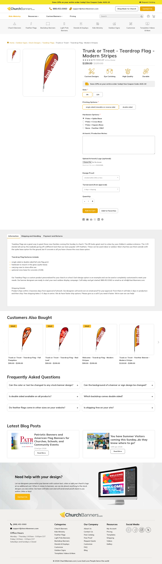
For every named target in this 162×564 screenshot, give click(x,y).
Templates (111, 535)
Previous (4, 342)
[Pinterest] (102, 219)
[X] (95, 219)
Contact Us (147, 9)
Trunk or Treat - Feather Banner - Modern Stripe (134, 358)
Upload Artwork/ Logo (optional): (97, 158)
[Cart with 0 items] (153, 16)
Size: (85, 90)
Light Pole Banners (62, 538)
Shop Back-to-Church (126, 9)
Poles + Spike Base (93, 118)
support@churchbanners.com (85, 9)
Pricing (73, 16)
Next (158, 342)
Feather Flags (59, 535)
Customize (58, 547)
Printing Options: (91, 102)
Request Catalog (148, 2)
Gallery (109, 544)
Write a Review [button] (110, 60)
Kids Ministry (15, 16)
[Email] (87, 219)
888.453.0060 (60, 8)
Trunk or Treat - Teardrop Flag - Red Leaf (61, 358)
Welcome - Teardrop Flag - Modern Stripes (98, 358)
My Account (111, 528)
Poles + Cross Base (93, 122)
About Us (87, 528)
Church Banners (60, 528)
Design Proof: (88, 173)
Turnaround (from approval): (95, 185)
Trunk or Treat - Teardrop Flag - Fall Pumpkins (24, 358)
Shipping (110, 538)
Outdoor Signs (60, 550)
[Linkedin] (99, 219)
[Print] (91, 219)
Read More (41, 453)
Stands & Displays (61, 544)
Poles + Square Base (94, 125)
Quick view (25, 337)
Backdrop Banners (61, 541)
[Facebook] (84, 219)
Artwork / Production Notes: (95, 133)
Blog (86, 550)
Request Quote (90, 541)
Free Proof (88, 538)
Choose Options (25, 342)
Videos (109, 541)
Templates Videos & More (64, 553)
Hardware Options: (92, 114)
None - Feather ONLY (94, 128)
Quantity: (87, 196)
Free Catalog (89, 535)
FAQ (85, 547)
